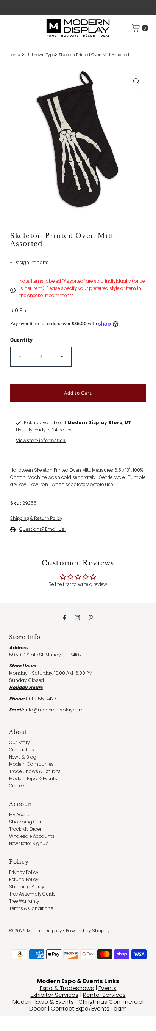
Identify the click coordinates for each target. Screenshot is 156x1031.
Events (107, 988)
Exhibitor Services (54, 995)
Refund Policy (23, 880)
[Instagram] (77, 617)
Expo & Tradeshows (67, 988)
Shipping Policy (26, 887)
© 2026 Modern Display (35, 931)
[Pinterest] (91, 617)
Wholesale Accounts (32, 836)
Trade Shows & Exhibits (35, 771)
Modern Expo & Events (33, 779)
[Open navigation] (12, 28)
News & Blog (22, 757)
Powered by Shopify (87, 931)
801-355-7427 (41, 699)
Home (14, 55)
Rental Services (104, 995)
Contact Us (21, 750)
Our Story (19, 743)
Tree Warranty (24, 901)
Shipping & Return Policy (36, 518)
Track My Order (25, 829)
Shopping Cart (26, 822)
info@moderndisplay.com (54, 710)
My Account (22, 815)
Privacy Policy (23, 872)
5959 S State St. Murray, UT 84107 (45, 655)
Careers (17, 786)
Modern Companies (31, 764)
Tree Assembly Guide (32, 894)
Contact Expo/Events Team (89, 1008)
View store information (41, 440)
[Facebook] (64, 617)
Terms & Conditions (31, 908)
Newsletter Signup (29, 844)
